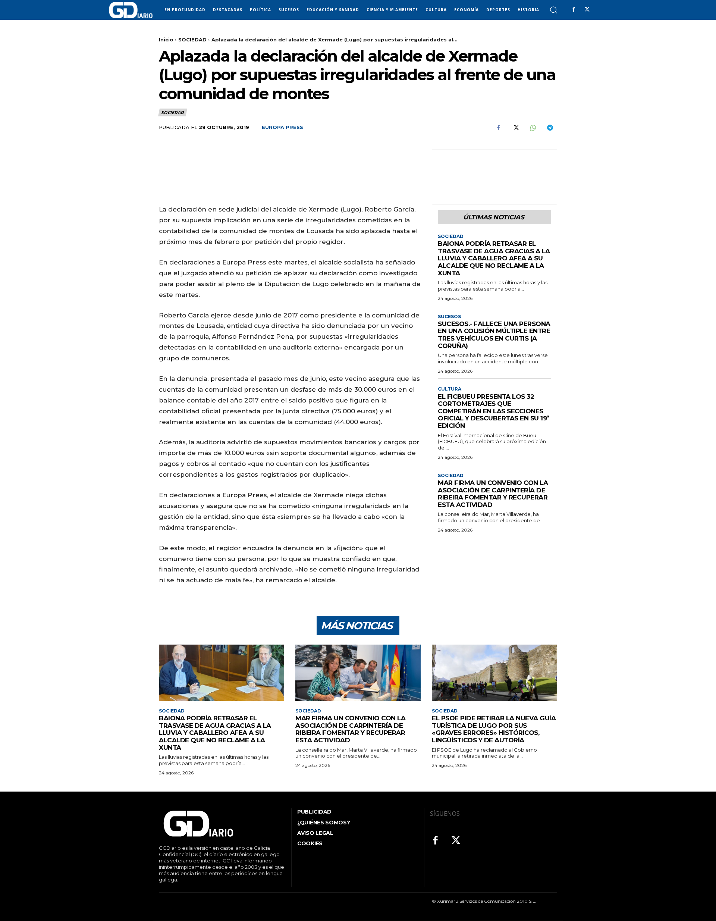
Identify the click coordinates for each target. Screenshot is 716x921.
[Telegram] (549, 127)
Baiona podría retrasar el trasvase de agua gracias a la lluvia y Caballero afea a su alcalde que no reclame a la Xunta (494, 258)
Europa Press (282, 127)
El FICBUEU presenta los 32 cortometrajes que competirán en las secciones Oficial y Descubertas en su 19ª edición (493, 411)
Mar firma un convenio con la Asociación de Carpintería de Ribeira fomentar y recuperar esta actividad (493, 493)
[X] (587, 9)
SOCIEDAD (192, 40)
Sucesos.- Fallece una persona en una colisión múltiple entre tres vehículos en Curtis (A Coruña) (494, 335)
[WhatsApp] (532, 127)
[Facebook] (573, 9)
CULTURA (449, 389)
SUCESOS (449, 316)
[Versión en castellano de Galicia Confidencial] (131, 10)
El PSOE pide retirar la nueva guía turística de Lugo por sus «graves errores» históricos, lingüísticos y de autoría (494, 729)
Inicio (166, 40)
